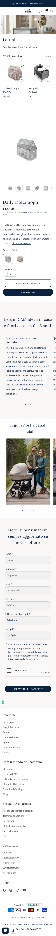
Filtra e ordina (14, 56)
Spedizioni (8, 820)
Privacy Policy (19, 905)
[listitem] (28, 3)
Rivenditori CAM (11, 857)
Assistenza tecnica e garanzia (18, 810)
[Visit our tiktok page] (17, 890)
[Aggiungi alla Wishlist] (22, 65)
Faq (5, 836)
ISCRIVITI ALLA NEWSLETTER (28, 689)
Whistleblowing (11, 867)
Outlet (6, 752)
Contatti (7, 852)
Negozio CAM (10, 773)
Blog (5, 794)
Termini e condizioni (13, 815)
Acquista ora (28, 292)
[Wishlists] (5, 931)
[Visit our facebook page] (4, 890)
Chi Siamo (8, 768)
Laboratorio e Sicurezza (15, 778)
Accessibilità (9, 872)
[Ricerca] (51, 10)
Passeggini (8, 721)
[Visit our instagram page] (11, 890)
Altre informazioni (21, 243)
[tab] (25, 404)
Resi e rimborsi (10, 830)
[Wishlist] (40, 12)
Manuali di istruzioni (13, 784)
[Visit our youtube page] (24, 890)
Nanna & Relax (10, 737)
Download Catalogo (13, 789)
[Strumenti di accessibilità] (13, 931)
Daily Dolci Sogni (21, 202)
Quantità (7, 269)
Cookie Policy (35, 905)
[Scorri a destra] (51, 188)
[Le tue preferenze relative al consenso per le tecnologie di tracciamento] (3, 702)
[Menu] (4, 11)
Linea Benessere (11, 747)
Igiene (6, 742)
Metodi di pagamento (14, 825)
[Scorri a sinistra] (5, 188)
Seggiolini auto (11, 727)
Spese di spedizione (27, 212)
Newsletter (9, 862)
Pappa (6, 732)
